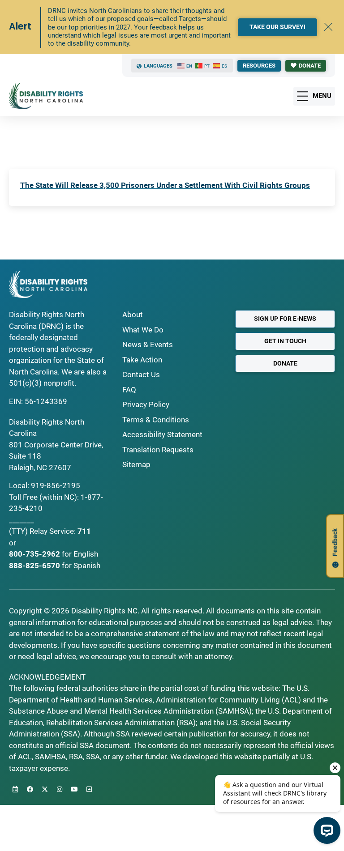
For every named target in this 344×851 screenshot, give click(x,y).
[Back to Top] (89, 789)
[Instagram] (59, 789)
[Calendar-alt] (15, 789)
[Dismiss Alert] (328, 27)
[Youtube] (74, 789)
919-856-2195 (55, 485)
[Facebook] (30, 789)
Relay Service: (53, 531)
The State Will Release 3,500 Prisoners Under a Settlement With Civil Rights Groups (165, 185)
